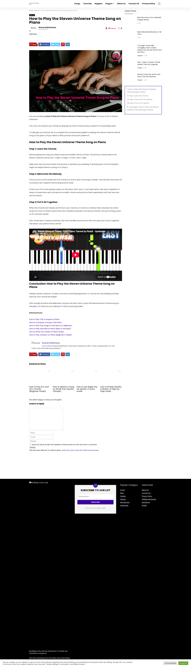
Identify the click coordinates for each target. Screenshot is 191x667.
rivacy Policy (147, 496)
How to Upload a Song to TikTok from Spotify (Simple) (63, 389)
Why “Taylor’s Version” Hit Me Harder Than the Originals (148, 63)
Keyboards (124, 505)
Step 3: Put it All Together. (140, 103)
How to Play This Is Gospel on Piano (44, 319)
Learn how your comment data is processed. (80, 450)
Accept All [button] (183, 663)
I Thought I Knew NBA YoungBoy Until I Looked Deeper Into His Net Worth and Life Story (149, 48)
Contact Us (133, 3)
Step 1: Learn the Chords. (139, 96)
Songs (77, 3)
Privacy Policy (148, 3)
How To (37, 10)
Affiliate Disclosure (149, 499)
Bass (122, 493)
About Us (121, 3)
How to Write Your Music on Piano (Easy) (46, 331)
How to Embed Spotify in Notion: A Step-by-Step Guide (110, 389)
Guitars (123, 496)
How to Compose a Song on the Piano (45, 322)
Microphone (124, 502)
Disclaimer (146, 502)
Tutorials (87, 3)
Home (31, 10)
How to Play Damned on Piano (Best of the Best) (50, 328)
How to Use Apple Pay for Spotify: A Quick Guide (87, 389)
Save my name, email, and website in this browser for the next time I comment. (64, 444)
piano (35, 306)
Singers (108, 3)
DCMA (144, 505)
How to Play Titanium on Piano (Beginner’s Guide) (50, 335)
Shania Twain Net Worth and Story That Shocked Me (148, 75)
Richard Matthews (47, 27)
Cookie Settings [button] (170, 663)
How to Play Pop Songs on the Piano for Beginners (50, 325)
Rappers (98, 3)
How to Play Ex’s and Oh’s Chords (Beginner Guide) (39, 389)
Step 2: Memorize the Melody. (141, 99)
